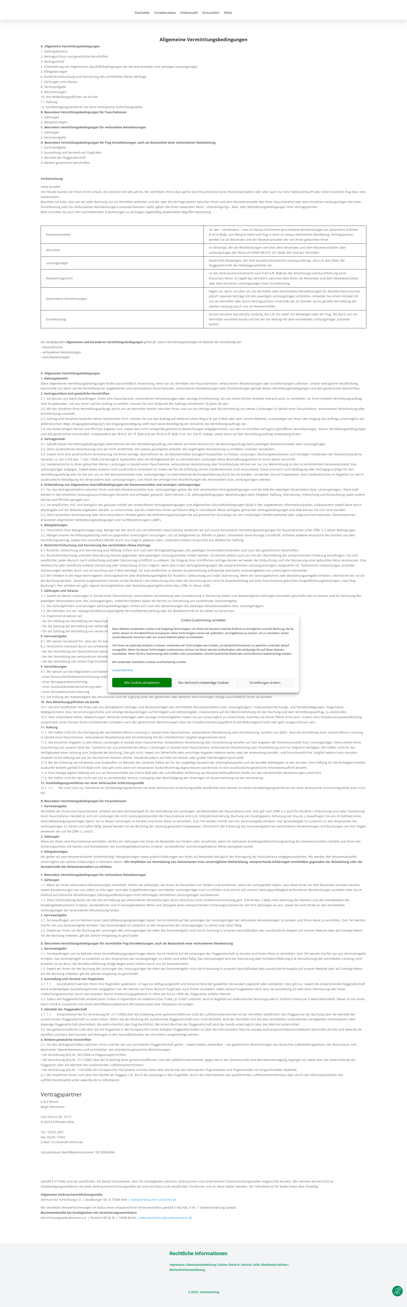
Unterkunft (189, 12)
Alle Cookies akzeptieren (142, 682)
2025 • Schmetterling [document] (204, 1292)
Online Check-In (229, 1264)
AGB (256, 1264)
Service (247, 1264)
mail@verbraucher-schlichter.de (154, 1200)
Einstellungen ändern (265, 682)
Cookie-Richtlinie (122, 670)
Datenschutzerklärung (201, 1264)
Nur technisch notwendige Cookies (203, 682)
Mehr (228, 12)
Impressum (177, 1264)
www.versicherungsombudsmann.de (166, 1218)
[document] (203, 40)
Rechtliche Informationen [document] (198, 1253)
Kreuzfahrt (210, 12)
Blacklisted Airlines (274, 1264)
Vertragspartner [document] (61, 1095)
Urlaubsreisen (165, 12)
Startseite (142, 12)
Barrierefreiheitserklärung (187, 1270)
